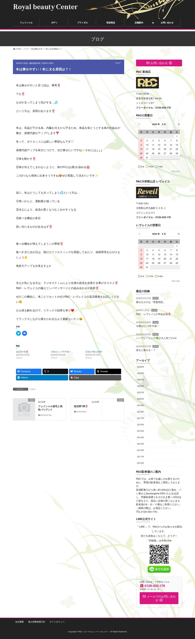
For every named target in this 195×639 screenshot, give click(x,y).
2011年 (140, 456)
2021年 (140, 392)
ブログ (118, 62)
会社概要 (19, 621)
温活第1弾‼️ (22, 351)
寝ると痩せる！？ (146, 350)
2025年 (140, 373)
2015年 (140, 430)
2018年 (140, 411)
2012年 (140, 450)
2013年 (140, 443)
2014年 (140, 437)
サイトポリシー (57, 621)
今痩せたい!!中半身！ (61, 351)
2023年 (140, 385)
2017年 (140, 418)
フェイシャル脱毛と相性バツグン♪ (50, 407)
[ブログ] (24, 405)
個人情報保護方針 (36, 621)
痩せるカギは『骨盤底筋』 (150, 302)
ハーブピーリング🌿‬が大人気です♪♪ (156, 338)
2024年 (140, 379)
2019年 (140, 405)
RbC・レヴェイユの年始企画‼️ (153, 314)
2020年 (140, 398)
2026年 (140, 366)
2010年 (140, 462)
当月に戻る (176, 171)
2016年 (140, 424)
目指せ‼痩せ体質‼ (93, 351)
